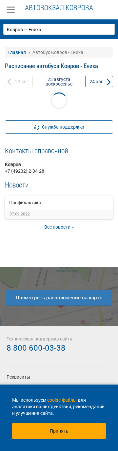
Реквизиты (18, 377)
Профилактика (25, 202)
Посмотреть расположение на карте (59, 297)
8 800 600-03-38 (36, 347)
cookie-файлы (62, 400)
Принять (59, 431)
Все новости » (59, 227)
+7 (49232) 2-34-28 (24, 171)
